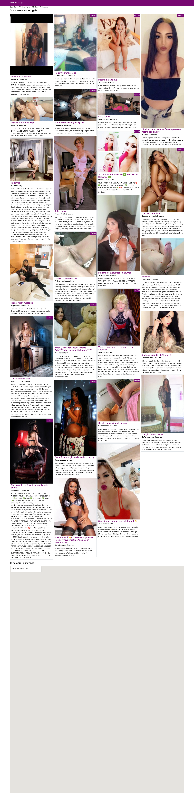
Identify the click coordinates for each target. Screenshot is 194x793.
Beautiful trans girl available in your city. (75, 457)
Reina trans (60, 211)
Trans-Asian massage (22, 303)
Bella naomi (104, 116)
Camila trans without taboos (112, 423)
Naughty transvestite (65, 73)
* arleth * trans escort (66, 278)
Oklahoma (35, 7)
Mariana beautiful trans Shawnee (114, 272)
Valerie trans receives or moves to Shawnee (115, 348)
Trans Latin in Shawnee (22, 122)
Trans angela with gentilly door (70, 122)
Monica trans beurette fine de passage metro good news (161, 130)
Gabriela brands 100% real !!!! (156, 355)
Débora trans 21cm (151, 213)
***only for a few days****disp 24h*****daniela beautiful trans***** (73, 348)
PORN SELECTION (16, 3)
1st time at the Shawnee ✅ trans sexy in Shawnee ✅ (118, 175)
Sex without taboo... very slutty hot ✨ (117, 521)
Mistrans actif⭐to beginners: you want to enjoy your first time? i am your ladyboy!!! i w (74, 540)
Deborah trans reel (20, 378)
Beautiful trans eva (107, 79)
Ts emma (15, 183)
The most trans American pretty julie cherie (29, 486)
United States (25, 7)
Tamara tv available (21, 76)
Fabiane (146, 276)
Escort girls (14, 7)
